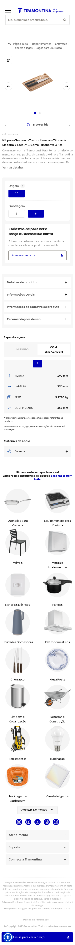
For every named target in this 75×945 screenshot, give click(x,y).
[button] (8, 937)
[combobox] (33, 20)
